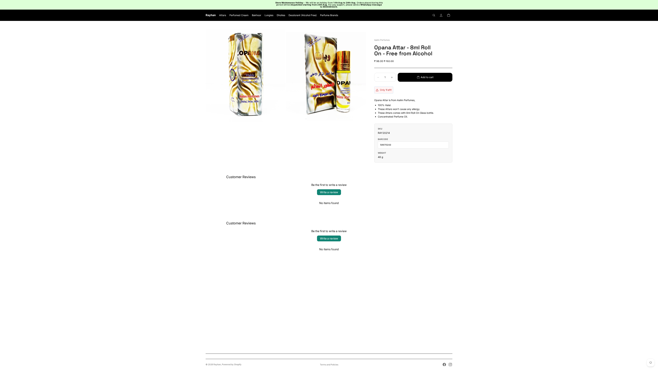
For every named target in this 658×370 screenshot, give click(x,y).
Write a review (329, 192)
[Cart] (448, 15)
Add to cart (427, 77)
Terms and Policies (329, 364)
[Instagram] (450, 364)
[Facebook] (444, 364)
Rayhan (217, 364)
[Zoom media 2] (326, 75)
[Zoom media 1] (245, 75)
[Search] (434, 15)
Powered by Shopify (231, 364)
